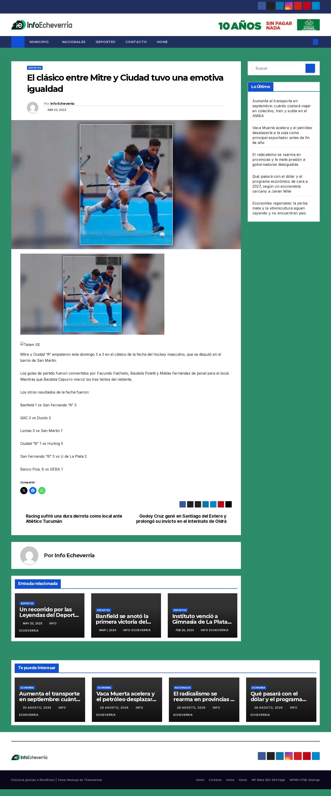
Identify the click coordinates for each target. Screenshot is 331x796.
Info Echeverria (62, 104)
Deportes (106, 42)
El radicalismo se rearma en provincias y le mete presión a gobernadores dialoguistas (278, 159)
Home (162, 42)
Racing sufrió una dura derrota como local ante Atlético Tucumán (74, 519)
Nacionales (74, 42)
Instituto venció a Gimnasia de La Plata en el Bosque (199, 622)
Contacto (136, 42)
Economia (27, 687)
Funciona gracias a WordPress (33, 780)
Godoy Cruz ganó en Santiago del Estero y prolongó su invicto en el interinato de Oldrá (181, 519)
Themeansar (93, 780)
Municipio (39, 42)
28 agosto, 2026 (191, 707)
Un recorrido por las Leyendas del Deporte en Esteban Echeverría (49, 615)
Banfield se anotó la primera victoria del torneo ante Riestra (122, 622)
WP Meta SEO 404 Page (268, 780)
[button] (308, 42)
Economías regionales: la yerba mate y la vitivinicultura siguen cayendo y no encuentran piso (279, 208)
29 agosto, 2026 (114, 707)
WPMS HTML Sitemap (305, 780)
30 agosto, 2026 (37, 707)
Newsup (73, 780)
